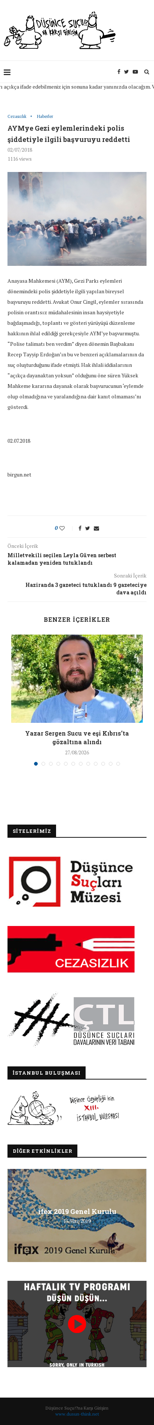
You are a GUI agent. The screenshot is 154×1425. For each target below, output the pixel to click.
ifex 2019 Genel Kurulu (77, 1210)
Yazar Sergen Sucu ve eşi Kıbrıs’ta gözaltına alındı (77, 737)
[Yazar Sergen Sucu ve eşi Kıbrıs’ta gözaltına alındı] (77, 679)
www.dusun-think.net (77, 1414)
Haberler (45, 116)
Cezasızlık (17, 116)
